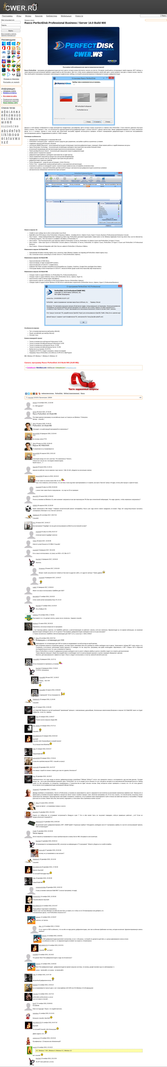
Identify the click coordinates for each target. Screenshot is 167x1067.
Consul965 (36, 659)
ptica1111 (35, 812)
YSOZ (34, 541)
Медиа (28, 16)
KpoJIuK (30, 397)
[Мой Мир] (34, 393)
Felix (34, 749)
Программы (7, 16)
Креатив (39, 16)
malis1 (35, 587)
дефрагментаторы (47, 393)
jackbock (35, 623)
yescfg (35, 1047)
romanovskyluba (41, 887)
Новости (79, 16)
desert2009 (36, 433)
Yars (34, 707)
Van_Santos (36, 725)
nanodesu (36, 1013)
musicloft (38, 487)
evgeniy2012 (36, 896)
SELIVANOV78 (37, 736)
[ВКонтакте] (26, 393)
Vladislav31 (36, 515)
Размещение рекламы (11, 99)
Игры (19, 16)
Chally (34, 831)
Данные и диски (29, 20)
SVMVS (35, 505)
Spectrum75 (39, 821)
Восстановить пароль (8, 34)
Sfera (34, 423)
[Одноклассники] (31, 393)
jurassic (38, 917)
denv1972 (36, 496)
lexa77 (35, 1003)
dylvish (35, 402)
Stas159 (35, 467)
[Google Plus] (36, 393)
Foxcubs (35, 994)
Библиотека (51, 16)
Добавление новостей (11, 101)
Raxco (83, 393)
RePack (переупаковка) (71, 393)
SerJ (34, 522)
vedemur (35, 615)
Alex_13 (41, 926)
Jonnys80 (36, 767)
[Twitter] (29, 393)
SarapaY (35, 985)
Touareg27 (36, 789)
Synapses (42, 568)
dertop (35, 412)
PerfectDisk (58, 393)
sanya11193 (36, 758)
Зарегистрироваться (8, 35)
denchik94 (36, 596)
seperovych (36, 1038)
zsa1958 (35, 954)
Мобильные (66, 16)
